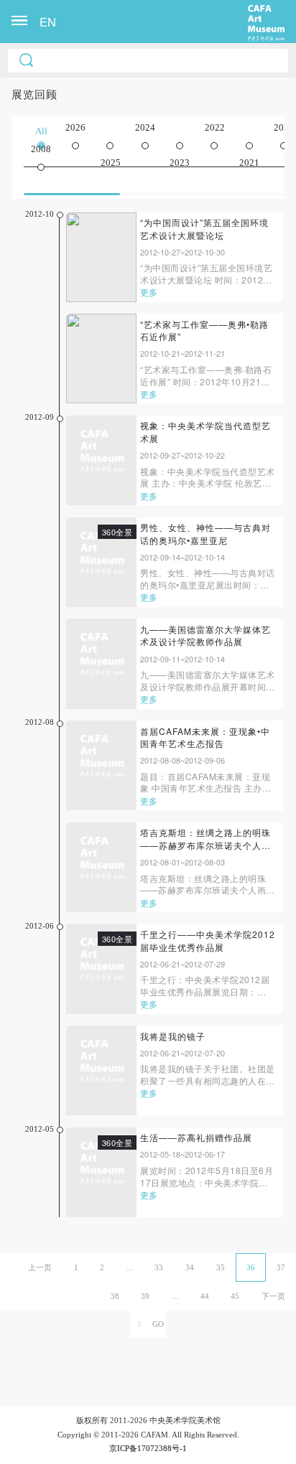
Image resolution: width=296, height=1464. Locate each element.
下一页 (273, 1296)
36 (250, 1267)
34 (189, 1267)
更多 (148, 292)
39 (145, 1296)
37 (281, 1267)
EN (48, 21)
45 (235, 1296)
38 (115, 1296)
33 (158, 1267)
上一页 (40, 1267)
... (129, 1267)
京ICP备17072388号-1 (148, 1448)
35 (220, 1267)
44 (204, 1296)
